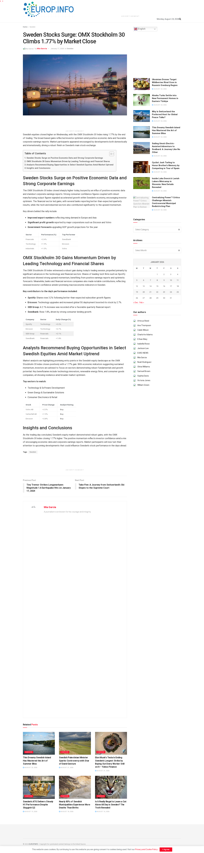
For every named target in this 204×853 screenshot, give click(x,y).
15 (157, 286)
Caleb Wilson (143, 330)
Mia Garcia (42, 48)
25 (178, 292)
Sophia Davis (143, 376)
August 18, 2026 (66, 811)
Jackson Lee (143, 348)
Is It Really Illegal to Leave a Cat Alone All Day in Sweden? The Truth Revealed (110, 804)
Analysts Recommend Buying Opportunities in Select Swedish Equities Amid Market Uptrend (70, 165)
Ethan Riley (142, 339)
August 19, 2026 (30, 811)
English (141, 29)
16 (164, 286)
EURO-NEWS (142, 353)
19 (137, 292)
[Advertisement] (130, 7)
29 (157, 298)
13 (144, 286)
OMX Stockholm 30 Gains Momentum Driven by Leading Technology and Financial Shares (68, 161)
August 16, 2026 (102, 811)
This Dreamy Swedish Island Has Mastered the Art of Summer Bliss (37, 760)
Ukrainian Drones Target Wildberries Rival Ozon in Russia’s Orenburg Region (164, 82)
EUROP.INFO (33, 844)
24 (171, 292)
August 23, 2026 (30, 767)
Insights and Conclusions (38, 168)
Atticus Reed (143, 321)
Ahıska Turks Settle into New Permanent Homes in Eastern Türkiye (165, 98)
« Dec (135, 302)
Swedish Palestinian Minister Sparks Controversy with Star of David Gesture (74, 760)
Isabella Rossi (143, 344)
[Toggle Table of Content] (110, 154)
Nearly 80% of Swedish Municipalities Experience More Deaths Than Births (74, 804)
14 (150, 286)
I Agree (165, 849)
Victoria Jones (143, 380)
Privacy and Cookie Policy (146, 849)
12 (137, 286)
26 (137, 298)
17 (171, 286)
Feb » (141, 302)
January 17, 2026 (57, 48)
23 (164, 292)
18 (178, 286)
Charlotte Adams (145, 334)
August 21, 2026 (66, 767)
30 (164, 298)
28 (150, 298)
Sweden (32, 27)
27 (144, 298)
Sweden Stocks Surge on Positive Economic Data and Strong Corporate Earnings (65, 158)
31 (171, 298)
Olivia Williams (143, 367)
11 (178, 280)
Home (25, 27)
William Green (143, 385)
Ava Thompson (144, 325)
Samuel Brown (143, 371)
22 (157, 292)
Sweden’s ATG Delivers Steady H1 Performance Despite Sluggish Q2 (38, 804)
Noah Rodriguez (144, 362)
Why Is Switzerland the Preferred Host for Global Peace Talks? (164, 114)
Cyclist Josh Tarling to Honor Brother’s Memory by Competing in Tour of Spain (165, 165)
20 (144, 292)
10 (171, 280)
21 (150, 292)
